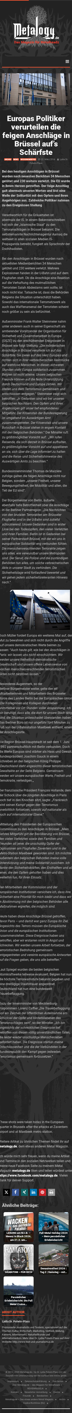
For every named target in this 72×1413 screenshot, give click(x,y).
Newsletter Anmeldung (36, 1392)
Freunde (27, 1396)
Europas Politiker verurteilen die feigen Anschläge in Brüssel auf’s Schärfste (36, 135)
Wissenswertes (28, 159)
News (15, 159)
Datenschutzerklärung (36, 1381)
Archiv (8, 159)
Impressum (13, 1381)
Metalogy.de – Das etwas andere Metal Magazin (29, 1399)
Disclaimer (58, 1381)
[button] (6, 1192)
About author (13, 1312)
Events (56, 1392)
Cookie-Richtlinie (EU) (34, 1403)
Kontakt (15, 1392)
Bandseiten (42, 1396)
